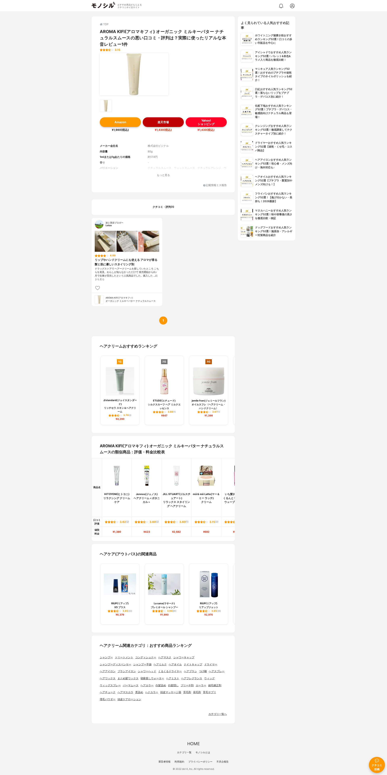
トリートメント (124, 657)
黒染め (139, 692)
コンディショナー (145, 657)
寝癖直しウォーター (152, 678)
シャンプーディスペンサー (115, 664)
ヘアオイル (175, 664)
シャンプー (106, 657)
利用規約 (179, 761)
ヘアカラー (147, 685)
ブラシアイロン (127, 671)
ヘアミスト (172, 678)
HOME (193, 743)
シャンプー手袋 (142, 664)
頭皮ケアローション (129, 699)
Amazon (120, 122)
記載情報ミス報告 (216, 185)
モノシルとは (203, 752)
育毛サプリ (209, 692)
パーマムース (130, 685)
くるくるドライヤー (170, 671)
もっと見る (163, 175)
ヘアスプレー (217, 671)
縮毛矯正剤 (214, 685)
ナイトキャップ (193, 664)
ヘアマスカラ (125, 692)
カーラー (201, 685)
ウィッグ (209, 678)
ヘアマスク (164, 657)
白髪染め (161, 685)
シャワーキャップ (183, 657)
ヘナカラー (151, 692)
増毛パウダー (107, 699)
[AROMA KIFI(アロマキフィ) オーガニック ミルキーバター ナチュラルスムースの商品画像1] (134, 74)
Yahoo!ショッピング (206, 122)
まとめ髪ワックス (128, 678)
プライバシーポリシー (200, 761)
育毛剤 (187, 692)
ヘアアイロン (107, 671)
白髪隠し (173, 685)
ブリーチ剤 (187, 685)
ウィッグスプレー (110, 685)
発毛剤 (197, 692)
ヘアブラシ (190, 671)
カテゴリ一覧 (184, 752)
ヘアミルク (160, 664)
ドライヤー (210, 664)
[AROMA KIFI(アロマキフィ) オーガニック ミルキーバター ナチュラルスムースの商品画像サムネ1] (106, 106)
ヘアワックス (107, 678)
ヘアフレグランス (191, 678)
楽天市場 (163, 122)
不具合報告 (222, 761)
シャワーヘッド (147, 671)
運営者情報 (164, 761)
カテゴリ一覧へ (217, 714)
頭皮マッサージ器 (170, 692)
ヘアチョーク (107, 692)
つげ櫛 (203, 671)
